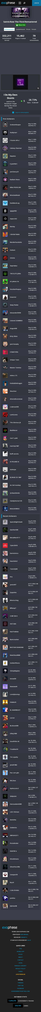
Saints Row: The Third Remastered (20, 21)
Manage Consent (20, 966)
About (20, 957)
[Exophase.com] (9, 3)
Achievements (9, 29)
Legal (20, 963)
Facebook (20, 988)
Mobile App (20, 951)
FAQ (20, 948)
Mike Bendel (24, 934)
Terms (20, 971)
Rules (20, 954)
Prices (28, 29)
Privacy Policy (20, 968)
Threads (20, 983)
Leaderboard (20, 29)
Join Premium (20, 974)
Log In (36, 3)
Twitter (20, 985)
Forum (34, 29)
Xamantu (24, 937)
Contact (20, 960)
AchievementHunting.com (20, 991)
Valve (29, 940)
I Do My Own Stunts (10, 96)
